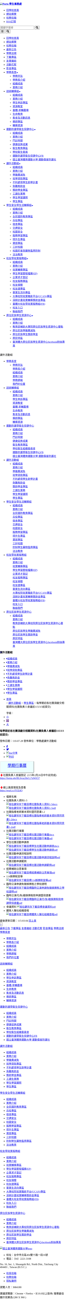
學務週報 (18, 380)
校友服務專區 (20, 281)
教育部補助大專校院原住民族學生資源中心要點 (32, 1227)
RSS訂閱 (11, 21)
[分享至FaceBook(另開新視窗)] (7, 746)
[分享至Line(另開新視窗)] (12, 753)
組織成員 (18, 83)
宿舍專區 (18, 224)
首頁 (8, 699)
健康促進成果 (20, 144)
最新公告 (11, 49)
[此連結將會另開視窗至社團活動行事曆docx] (30, 834)
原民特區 (18, 338)
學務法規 (11, 53)
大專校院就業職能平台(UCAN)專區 (32, 296)
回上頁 (32, 920)
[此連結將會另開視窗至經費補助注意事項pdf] (30, 872)
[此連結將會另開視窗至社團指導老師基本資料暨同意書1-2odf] (35, 827)
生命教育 (18, 114)
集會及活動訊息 (21, 117)
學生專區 (18, 201)
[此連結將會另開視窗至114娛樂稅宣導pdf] (28, 880)
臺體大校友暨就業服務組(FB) (29, 304)
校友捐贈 (18, 285)
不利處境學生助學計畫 (25, 182)
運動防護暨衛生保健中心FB (28, 155)
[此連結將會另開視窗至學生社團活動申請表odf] (32, 849)
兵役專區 (18, 220)
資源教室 (18, 106)
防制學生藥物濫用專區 (25, 547)
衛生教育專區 (20, 148)
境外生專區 (19, 239)
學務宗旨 (18, 76)
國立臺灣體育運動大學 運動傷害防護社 (34, 159)
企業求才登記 (20, 277)
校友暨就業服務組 (16, 258)
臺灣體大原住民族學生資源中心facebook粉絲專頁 (33, 1242)
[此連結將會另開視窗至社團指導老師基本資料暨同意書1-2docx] (35, 819)
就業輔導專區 (20, 269)
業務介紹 (18, 87)
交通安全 (18, 228)
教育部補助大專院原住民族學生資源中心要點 (38, 326)
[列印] (10, 756)
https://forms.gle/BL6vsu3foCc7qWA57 (20, 778)
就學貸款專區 (20, 178)
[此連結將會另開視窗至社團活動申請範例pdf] (30, 865)
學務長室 (11, 72)
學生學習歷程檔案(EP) (25, 273)
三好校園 (18, 247)
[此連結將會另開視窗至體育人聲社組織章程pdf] (32, 914)
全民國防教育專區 (23, 216)
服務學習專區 (20, 235)
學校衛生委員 (20, 152)
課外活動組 (12, 163)
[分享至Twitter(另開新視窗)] (7, 749)
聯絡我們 (18, 311)
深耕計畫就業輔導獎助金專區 (29, 300)
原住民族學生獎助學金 (25, 334)
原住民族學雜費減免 (24, 330)
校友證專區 (19, 288)
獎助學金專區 (20, 190)
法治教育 (18, 254)
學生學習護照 (20, 197)
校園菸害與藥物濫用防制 (26, 250)
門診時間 (18, 140)
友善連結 (11, 60)
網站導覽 (11, 14)
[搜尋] (37, 28)
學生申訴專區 (20, 102)
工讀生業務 (19, 193)
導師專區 (18, 121)
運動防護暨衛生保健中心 (20, 129)
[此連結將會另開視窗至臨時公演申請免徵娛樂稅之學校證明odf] (35, 891)
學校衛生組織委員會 (24, 448)
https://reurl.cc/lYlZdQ (11, 790)
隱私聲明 (11, 1281)
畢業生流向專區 (21, 292)
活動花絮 (11, 64)
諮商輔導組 (12, 91)
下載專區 (11, 57)
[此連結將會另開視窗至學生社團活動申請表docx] (32, 846)
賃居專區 (18, 243)
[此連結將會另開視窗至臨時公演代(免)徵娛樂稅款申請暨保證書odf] (35, 903)
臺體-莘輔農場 (21, 110)
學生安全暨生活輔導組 (19, 205)
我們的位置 (19, 384)
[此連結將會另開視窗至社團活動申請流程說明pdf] (33, 857)
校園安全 (18, 231)
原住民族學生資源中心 (19, 315)
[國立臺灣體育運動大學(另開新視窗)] (16, 1248)
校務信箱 (11, 17)
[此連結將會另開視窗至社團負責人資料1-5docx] (31, 804)
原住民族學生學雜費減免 (26, 630)
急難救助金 (19, 186)
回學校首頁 (12, 10)
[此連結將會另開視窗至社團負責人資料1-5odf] (31, 808)
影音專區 (11, 68)
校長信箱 (11, 1273)
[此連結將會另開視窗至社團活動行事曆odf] (29, 838)
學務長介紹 (19, 79)
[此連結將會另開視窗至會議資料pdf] (36, 906)
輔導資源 (18, 125)
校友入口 (18, 307)
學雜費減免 (19, 174)
